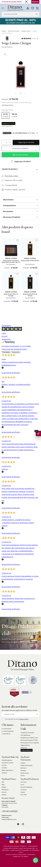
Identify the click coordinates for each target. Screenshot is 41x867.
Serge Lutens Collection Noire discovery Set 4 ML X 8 (11, 261)
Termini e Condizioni (12, 854)
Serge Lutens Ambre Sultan (30, 260)
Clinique (4, 773)
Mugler (23, 792)
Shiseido (23, 770)
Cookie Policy (31, 854)
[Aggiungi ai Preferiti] (17, 240)
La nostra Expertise (7, 731)
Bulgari (4, 787)
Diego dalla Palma (7, 770)
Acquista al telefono (20, 148)
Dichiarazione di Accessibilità (30, 743)
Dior (3, 782)
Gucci (22, 784)
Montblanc (5, 789)
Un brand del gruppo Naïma (12, 2)
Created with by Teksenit (20, 856)
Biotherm (24, 768)
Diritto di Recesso (26, 750)
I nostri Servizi (6, 734)
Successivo (15, 352)
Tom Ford (24, 794)
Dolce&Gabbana (7, 760)
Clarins (23, 775)
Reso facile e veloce (11, 176)
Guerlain (4, 768)
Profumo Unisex (13, 31)
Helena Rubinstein (26, 765)
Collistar (23, 763)
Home (4, 31)
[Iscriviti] (36, 714)
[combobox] (20, 14)
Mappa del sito (25, 745)
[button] (2, 8)
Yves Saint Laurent (7, 763)
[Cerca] (36, 14)
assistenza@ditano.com (9, 819)
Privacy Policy (24, 719)
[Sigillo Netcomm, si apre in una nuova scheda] (33, 680)
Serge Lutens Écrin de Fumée (30, 295)
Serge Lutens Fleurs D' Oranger (11, 295)
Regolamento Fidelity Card (29, 737)
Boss (3, 784)
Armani (4, 765)
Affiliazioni (24, 748)
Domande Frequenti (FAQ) (29, 740)
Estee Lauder (25, 773)
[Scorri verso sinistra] (15, 93)
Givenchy (23, 789)
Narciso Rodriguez (26, 787)
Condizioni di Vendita (27, 732)
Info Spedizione (25, 735)
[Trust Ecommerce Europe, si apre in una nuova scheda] (8, 680)
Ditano (21, 852)
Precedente (6, 352)
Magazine (35, 2)
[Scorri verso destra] (25, 93)
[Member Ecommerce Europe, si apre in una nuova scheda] (20, 680)
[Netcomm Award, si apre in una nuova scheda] (14, 692)
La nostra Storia (6, 728)
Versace (4, 794)
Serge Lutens (25, 31)
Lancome (24, 782)
